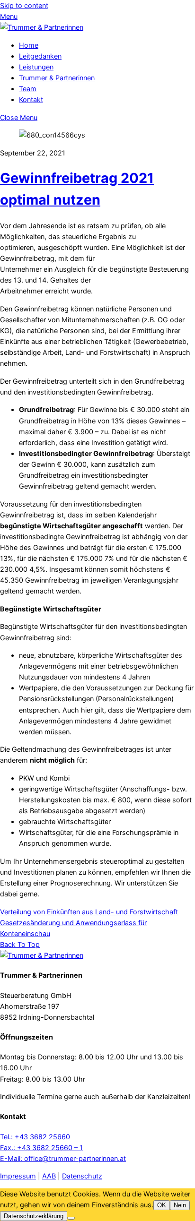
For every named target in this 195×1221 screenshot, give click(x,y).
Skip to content (24, 5)
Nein (180, 1205)
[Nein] (71, 1218)
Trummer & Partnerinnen (57, 78)
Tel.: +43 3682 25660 (35, 1137)
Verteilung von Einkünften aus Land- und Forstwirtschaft (89, 912)
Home (28, 45)
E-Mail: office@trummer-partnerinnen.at (63, 1158)
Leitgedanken (40, 56)
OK (161, 1205)
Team (27, 89)
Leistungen (36, 67)
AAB (49, 1176)
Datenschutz (82, 1176)
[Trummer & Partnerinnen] (41, 27)
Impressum (18, 1176)
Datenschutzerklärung (33, 1216)
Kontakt (31, 99)
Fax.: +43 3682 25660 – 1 (41, 1148)
